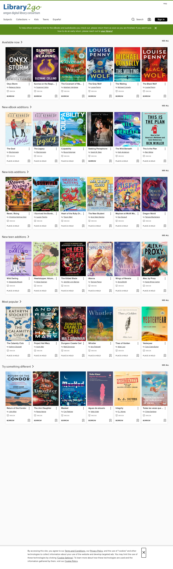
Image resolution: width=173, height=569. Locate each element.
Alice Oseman (41, 282)
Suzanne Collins (42, 87)
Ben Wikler (149, 152)
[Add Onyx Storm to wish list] (29, 96)
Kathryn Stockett (15, 347)
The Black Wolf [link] (150, 84)
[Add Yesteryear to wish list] (165, 356)
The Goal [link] (11, 149)
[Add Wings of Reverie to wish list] (137, 291)
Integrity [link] (119, 408)
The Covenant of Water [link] (71, 84)
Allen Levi (121, 347)
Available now (11, 42)
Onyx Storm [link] (12, 84)
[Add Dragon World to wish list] (165, 226)
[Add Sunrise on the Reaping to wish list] (56, 96)
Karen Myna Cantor (152, 282)
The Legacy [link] (39, 149)
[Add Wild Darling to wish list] (29, 291)
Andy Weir (40, 347)
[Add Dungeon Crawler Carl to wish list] (83, 356)
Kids (36, 19)
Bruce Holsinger (69, 152)
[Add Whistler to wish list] (110, 356)
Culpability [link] (66, 149)
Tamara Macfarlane (152, 217)
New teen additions (14, 237)
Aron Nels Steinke (97, 217)
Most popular (10, 302)
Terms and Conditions (75, 551)
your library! (107, 31)
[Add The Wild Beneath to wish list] (137, 161)
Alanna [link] (91, 278)
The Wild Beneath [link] (124, 149)
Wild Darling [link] (12, 278)
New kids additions (14, 172)
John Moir (12, 412)
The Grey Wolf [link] (95, 84)
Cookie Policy (71, 561)
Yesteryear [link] (147, 343)
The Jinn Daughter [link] (42, 408)
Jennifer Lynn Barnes (71, 282)
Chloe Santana (150, 412)
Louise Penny (96, 87)
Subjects (7, 19)
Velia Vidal (95, 412)
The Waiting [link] (121, 84)
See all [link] (165, 41)
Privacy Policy (96, 551)
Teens (46, 19)
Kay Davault (122, 217)
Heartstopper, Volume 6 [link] (44, 278)
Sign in (161, 19)
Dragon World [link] (149, 213)
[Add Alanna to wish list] (110, 291)
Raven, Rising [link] (13, 213)
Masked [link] (64, 408)
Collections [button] (22, 19)
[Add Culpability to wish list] (83, 161)
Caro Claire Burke (152, 347)
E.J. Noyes (122, 412)
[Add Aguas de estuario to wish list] (110, 420)
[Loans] (149, 20)
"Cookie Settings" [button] (65, 557)
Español (57, 19)
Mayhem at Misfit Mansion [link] (126, 213)
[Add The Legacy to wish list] (56, 161)
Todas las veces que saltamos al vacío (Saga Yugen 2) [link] (153, 408)
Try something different (16, 367)
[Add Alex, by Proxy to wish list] (165, 291)
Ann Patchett (96, 347)
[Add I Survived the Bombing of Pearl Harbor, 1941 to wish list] (56, 226)
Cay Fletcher (68, 412)
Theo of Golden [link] (123, 343)
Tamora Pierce (96, 282)
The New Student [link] (96, 213)
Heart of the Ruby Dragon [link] (71, 213)
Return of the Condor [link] (16, 408)
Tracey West (68, 217)
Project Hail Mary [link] (42, 343)
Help (165, 4)
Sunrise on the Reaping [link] (44, 84)
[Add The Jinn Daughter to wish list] (56, 420)
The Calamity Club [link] (15, 343)
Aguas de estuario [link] (96, 408)
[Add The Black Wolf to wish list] (165, 96)
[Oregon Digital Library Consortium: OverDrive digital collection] (22, 9)
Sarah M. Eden (96, 152)
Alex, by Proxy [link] (149, 278)
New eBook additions (15, 107)
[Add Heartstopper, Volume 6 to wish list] (56, 291)
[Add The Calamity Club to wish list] (29, 356)
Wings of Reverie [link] (123, 278)
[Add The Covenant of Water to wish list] (83, 96)
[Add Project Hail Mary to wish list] (56, 356)
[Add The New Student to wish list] (110, 226)
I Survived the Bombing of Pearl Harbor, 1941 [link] (44, 213)
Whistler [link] (92, 343)
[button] (137, 20)
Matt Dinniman (69, 347)
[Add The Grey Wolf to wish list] (110, 96)
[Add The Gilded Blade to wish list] (83, 291)
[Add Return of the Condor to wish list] (29, 420)
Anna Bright (122, 282)
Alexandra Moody (15, 282)
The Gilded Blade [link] (69, 278)
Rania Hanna (41, 412)
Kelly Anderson (123, 152)
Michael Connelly (124, 87)
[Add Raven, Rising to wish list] (29, 226)
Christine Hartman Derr (17, 217)
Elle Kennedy (14, 152)
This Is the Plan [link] (150, 149)
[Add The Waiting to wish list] (137, 96)
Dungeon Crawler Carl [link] (71, 343)
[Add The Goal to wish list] (29, 161)
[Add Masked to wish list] (83, 420)
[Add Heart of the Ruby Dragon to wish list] (83, 226)
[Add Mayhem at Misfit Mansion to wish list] (137, 226)
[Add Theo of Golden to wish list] (137, 356)
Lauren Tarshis (41, 217)
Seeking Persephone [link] (97, 149)
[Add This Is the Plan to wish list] (165, 161)
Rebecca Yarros (15, 87)
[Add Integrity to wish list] (137, 420)
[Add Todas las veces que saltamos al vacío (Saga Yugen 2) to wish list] (165, 420)
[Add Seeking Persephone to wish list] (110, 161)
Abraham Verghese (71, 87)
